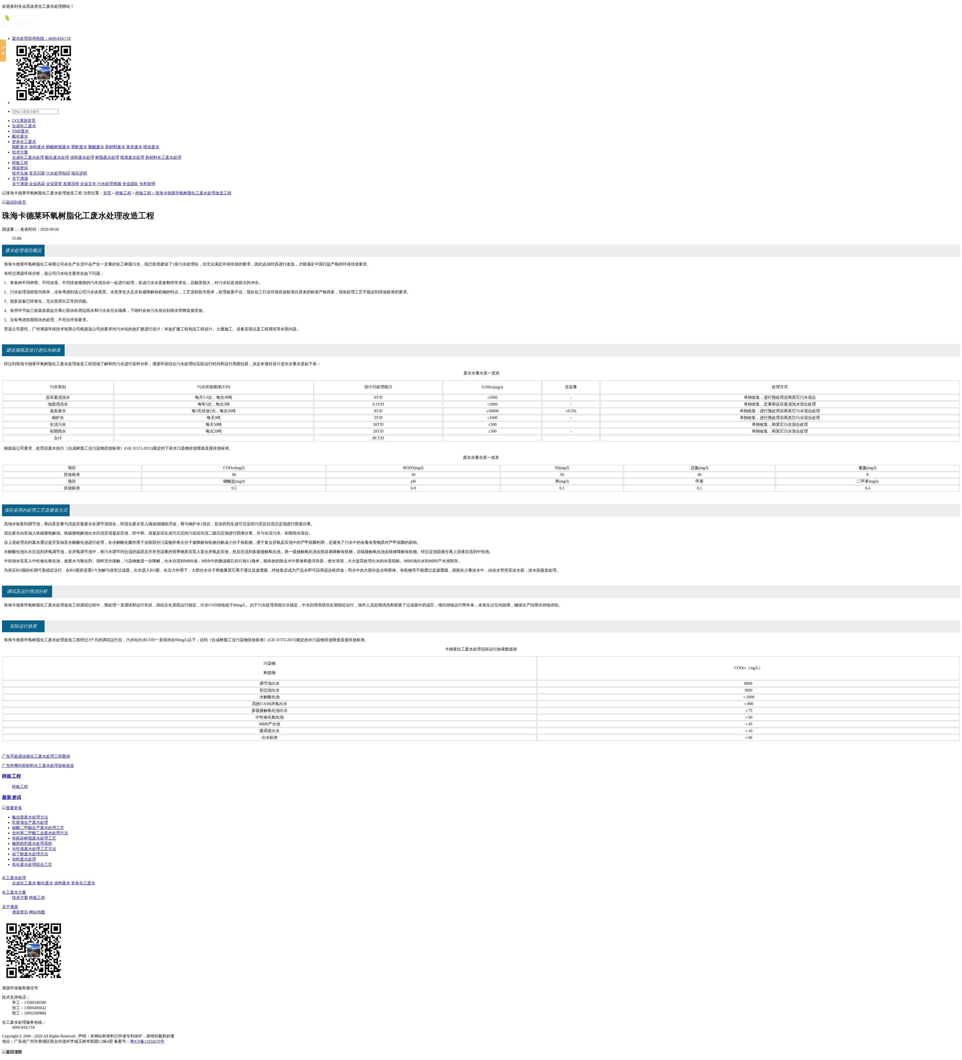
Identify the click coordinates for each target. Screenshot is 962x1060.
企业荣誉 (54, 184)
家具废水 (134, 147)
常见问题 (37, 173)
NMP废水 (20, 131)
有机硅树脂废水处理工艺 (34, 838)
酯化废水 (20, 136)
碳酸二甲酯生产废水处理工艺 (38, 828)
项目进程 (79, 173)
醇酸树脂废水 (58, 147)
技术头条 (20, 173)
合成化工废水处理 (28, 157)
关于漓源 (20, 178)
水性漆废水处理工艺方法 (34, 849)
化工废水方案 (14, 892)
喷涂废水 (151, 147)
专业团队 (130, 184)
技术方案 (20, 152)
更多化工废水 (24, 142)
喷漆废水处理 (132, 157)
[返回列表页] (14, 202)
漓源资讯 (20, 168)
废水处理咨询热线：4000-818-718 (41, 38)
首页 (107, 193)
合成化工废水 (24, 126)
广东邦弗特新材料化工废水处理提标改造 (38, 765)
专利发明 (147, 184)
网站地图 (37, 912)
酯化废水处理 (57, 157)
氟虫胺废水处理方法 (30, 817)
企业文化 (88, 184)
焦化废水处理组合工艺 (32, 864)
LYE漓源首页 (24, 120)
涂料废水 (37, 147)
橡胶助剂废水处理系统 (32, 843)
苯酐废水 (79, 147)
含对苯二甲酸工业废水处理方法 (40, 833)
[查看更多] (12, 808)
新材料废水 (115, 147)
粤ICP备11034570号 (147, 1041)
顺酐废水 (20, 147)
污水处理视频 (109, 184)
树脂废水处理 (107, 157)
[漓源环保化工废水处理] (20, 27)
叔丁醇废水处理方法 (30, 854)
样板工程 (20, 163)
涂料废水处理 (82, 157)
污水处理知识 (58, 173)
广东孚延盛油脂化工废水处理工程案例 (36, 756)
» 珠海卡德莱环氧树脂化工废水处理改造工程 (191, 193)
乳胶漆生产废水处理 (30, 822)
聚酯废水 (96, 147)
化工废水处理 (14, 878)
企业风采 (37, 184)
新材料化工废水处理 (163, 157)
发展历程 (71, 184)
